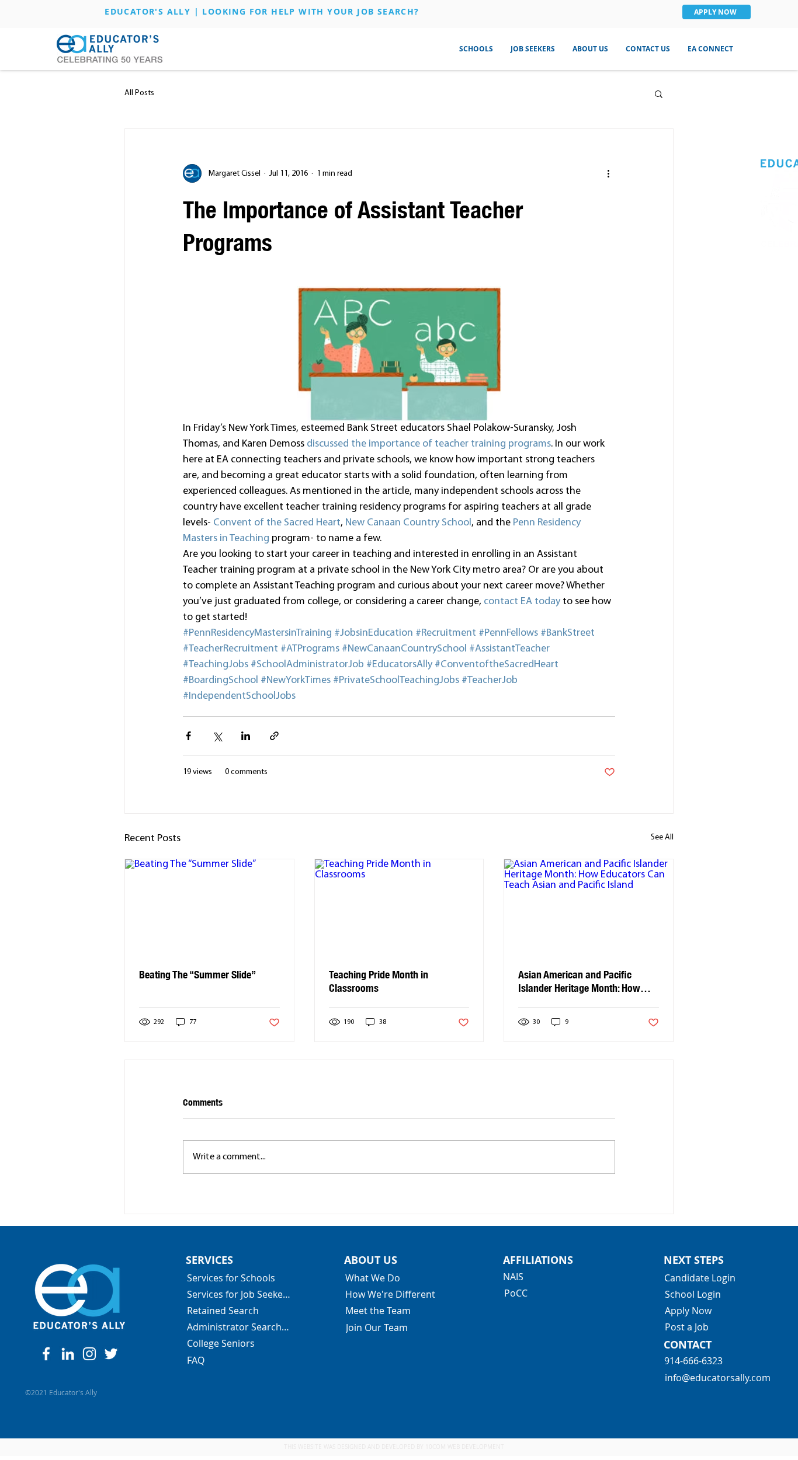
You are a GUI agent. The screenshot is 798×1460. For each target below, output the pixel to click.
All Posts (139, 93)
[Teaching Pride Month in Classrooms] (399, 906)
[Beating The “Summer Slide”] (209, 906)
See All (662, 837)
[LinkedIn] (68, 1354)
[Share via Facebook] (188, 735)
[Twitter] (111, 1354)
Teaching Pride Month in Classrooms (378, 981)
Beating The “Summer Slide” (197, 974)
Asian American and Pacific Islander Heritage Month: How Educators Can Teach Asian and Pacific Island (583, 981)
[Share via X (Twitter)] (217, 735)
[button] (476, 49)
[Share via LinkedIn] (245, 735)
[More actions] (608, 173)
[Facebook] (46, 1354)
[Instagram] (89, 1354)
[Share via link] (274, 735)
